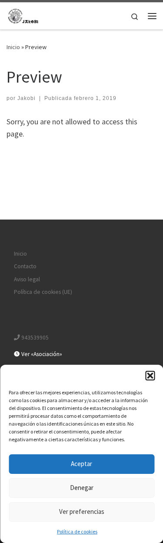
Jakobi (26, 98)
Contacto (25, 266)
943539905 (34, 337)
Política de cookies (77, 531)
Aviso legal (27, 279)
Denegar (81, 487)
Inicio (13, 47)
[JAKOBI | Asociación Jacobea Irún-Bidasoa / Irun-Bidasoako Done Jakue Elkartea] (24, 15)
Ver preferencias (81, 511)
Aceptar (81, 464)
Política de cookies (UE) (43, 292)
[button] (150, 375)
